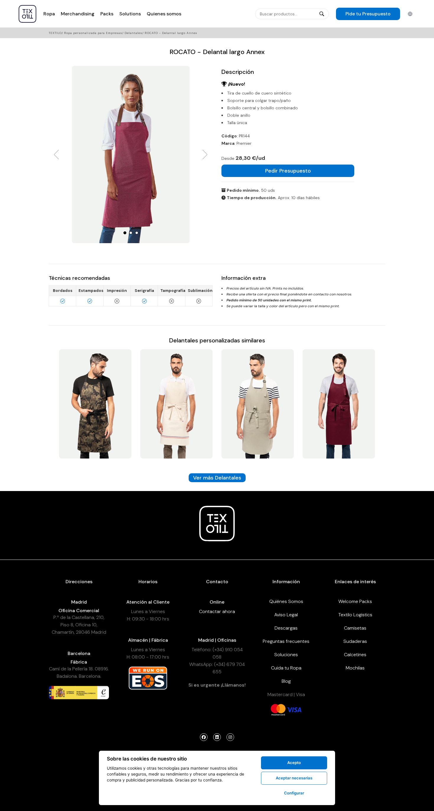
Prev (56, 154)
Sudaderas (355, 641)
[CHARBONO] (339, 403)
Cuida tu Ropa (286, 668)
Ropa (49, 14)
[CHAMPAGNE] (95, 403)
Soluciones (286, 654)
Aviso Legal (286, 615)
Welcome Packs (355, 601)
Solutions (130, 14)
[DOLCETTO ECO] (257, 403)
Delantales (133, 33)
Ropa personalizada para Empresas (93, 33)
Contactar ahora (217, 611)
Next (205, 154)
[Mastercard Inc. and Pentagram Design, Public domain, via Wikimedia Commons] (278, 709)
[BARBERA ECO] (176, 403)
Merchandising (77, 14)
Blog (286, 681)
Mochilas (355, 668)
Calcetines (355, 654)
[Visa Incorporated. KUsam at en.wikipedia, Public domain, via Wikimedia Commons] (294, 709)
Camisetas (355, 628)
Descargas (286, 628)
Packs (106, 14)
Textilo (55, 33)
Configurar (294, 793)
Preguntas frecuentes (286, 641)
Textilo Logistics (355, 615)
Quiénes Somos (286, 601)
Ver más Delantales (217, 477)
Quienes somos (164, 14)
